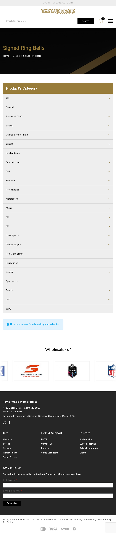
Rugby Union (12, 263)
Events (83, 453)
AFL (8, 98)
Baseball (10, 107)
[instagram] (4, 422)
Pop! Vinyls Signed (15, 254)
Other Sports (12, 235)
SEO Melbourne (68, 520)
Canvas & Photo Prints (17, 135)
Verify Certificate (49, 453)
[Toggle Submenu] (105, 98)
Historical (10, 180)
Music (9, 208)
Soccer (9, 272)
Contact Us (46, 444)
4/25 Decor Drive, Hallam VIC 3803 (21, 408)
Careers (7, 448)
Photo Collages (13, 244)
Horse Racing (12, 190)
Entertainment (13, 162)
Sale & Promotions (89, 448)
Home (6, 56)
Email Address (12, 491)
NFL (8, 217)
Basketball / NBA (14, 116)
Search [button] (85, 21)
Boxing (16, 56)
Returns (45, 448)
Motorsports (12, 199)
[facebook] (9, 422)
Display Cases (13, 153)
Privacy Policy (10, 453)
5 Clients (57, 416)
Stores (6, 444)
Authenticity (86, 439)
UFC (8, 299)
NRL (8, 226)
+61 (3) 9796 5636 (13, 412)
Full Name (10, 480)
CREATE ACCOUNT (63, 3)
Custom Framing (88, 444)
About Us (7, 439)
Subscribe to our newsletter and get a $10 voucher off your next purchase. (42, 474)
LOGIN (46, 3)
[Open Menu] (110, 21)
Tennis (9, 290)
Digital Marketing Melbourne (93, 520)
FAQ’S (44, 439)
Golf (8, 171)
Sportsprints (12, 281)
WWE (8, 309)
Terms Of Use (10, 457)
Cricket (9, 144)
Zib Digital (8, 522)
